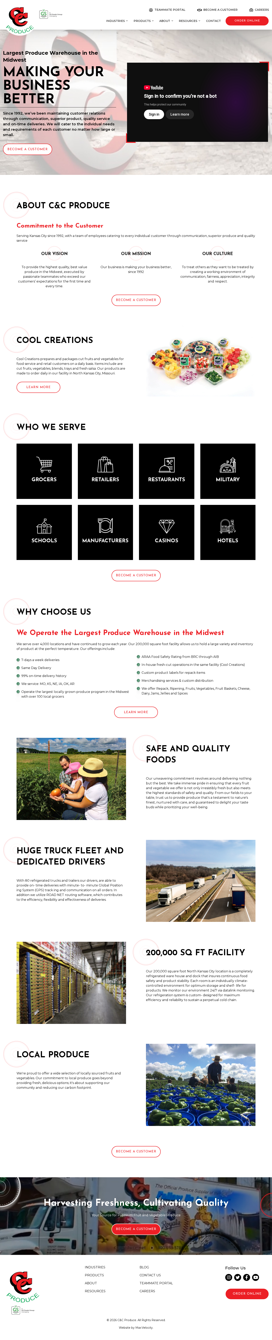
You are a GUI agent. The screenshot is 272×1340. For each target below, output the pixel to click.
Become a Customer (27, 149)
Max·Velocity (144, 1327)
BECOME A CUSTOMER (136, 575)
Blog (144, 1267)
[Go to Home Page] (20, 18)
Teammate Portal (156, 1283)
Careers (147, 1291)
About (91, 1283)
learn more (38, 387)
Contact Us (150, 1275)
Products (94, 1275)
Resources (95, 1291)
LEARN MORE (136, 712)
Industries (95, 1267)
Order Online (247, 1293)
